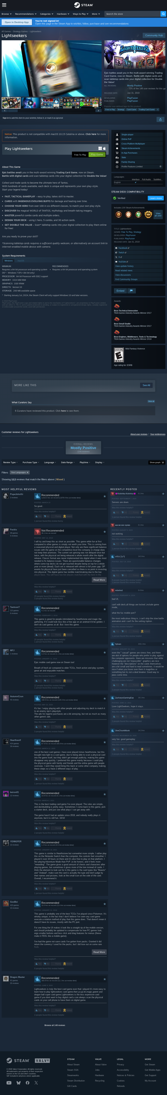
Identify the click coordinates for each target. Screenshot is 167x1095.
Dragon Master (17, 977)
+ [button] (157, 109)
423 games (14, 905)
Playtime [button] (84, 462)
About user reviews (138, 434)
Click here (91, 134)
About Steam (73, 1064)
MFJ (12, 650)
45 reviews (14, 700)
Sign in (6, 118)
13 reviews (14, 845)
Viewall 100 (158, 214)
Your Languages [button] (18, 472)
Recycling (99, 1080)
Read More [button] (99, 580)
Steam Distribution (76, 1080)
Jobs (97, 1070)
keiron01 (14, 792)
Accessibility (123, 1070)
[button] (7, 14)
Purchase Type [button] (30, 462)
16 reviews (14, 746)
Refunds (121, 1086)
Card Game (131, 109)
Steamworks (73, 1075)
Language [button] (49, 462)
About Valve (100, 1064)
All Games (6, 31)
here (63, 410)
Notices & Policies (125, 1075)
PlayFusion (132, 98)
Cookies (121, 1080)
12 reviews (14, 796)
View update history (124, 266)
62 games (14, 980)
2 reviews (14, 498)
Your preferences (157, 434)
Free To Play (127, 232)
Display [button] (98, 462)
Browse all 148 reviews (55, 1025)
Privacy (120, 1064)
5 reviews (14, 536)
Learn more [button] (156, 198)
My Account (150, 1080)
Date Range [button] (67, 462)
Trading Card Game (147, 109)
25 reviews (14, 983)
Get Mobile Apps (152, 1070)
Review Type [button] (9, 462)
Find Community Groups (126, 279)
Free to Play (110, 109)
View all (151, 401)
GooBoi (14, 902)
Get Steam (150, 1064)
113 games (14, 610)
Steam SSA (72, 1070)
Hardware (99, 1075)
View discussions (123, 275)
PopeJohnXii (16, 494)
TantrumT (15, 607)
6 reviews (14, 613)
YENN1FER (15, 841)
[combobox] (133, 14)
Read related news (123, 270)
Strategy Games (20, 31)
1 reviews (14, 654)
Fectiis (13, 529)
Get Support (150, 1075)
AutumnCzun (16, 696)
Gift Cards (72, 1086)
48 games (14, 533)
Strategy (121, 109)
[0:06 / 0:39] (52, 68)
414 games (14, 743)
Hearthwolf (15, 740)
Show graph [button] (155, 462)
